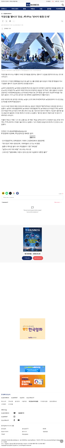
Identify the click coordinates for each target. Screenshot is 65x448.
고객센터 (3, 404)
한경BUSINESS (7, 13)
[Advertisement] (32, 290)
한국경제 (3, 428)
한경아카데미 (4, 431)
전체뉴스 (4, 9)
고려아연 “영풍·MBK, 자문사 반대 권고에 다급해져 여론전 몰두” (24, 152)
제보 (53, 1)
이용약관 (24, 401)
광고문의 (17, 401)
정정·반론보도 (53, 401)
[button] (62, 1)
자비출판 (48, 1)
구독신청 (27, 258)
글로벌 (49, 9)
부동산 (33, 9)
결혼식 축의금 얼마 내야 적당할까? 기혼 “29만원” (19, 146)
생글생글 (45, 431)
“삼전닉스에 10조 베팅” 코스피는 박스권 (16, 149)
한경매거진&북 (5, 1)
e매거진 (57, 1)
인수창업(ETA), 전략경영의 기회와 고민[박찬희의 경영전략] (23, 141)
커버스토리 (15, 9)
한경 (5, 397)
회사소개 (3, 401)
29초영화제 (25, 434)
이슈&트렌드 (60, 9)
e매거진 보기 (38, 258)
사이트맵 (10, 404)
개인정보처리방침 (33, 401)
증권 (24, 9)
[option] (32, 328)
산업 (41, 9)
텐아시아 (24, 431)
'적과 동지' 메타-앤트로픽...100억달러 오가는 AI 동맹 (21, 143)
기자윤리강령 (43, 401)
